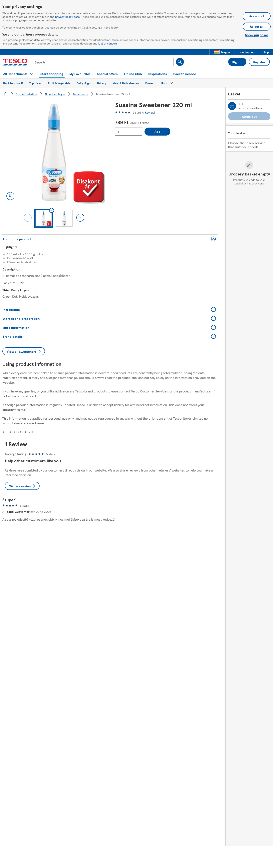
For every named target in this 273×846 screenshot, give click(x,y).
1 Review (148, 112)
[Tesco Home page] (15, 62)
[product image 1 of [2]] (54, 152)
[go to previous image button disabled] (28, 218)
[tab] (43, 218)
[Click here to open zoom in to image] (10, 196)
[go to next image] (80, 218)
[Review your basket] (232, 106)
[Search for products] (180, 62)
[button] (222, 52)
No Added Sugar (55, 94)
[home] (5, 94)
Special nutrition (26, 94)
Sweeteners (80, 94)
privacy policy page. (68, 17)
